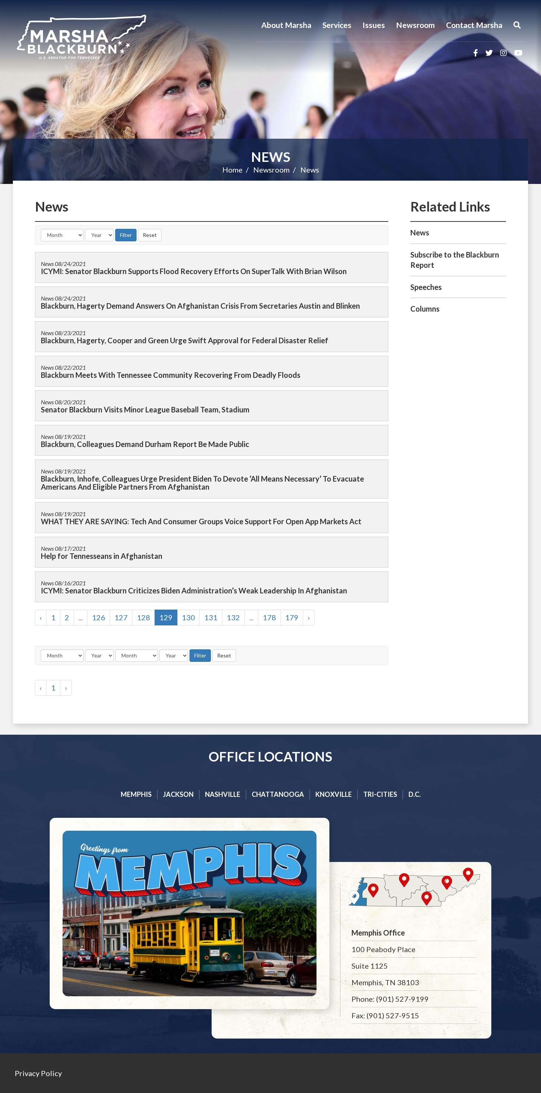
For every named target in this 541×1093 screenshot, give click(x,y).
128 (143, 617)
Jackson (178, 794)
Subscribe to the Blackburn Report (454, 260)
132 (233, 617)
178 (269, 617)
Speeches (426, 287)
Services (336, 24)
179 (291, 617)
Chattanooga (278, 794)
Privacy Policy (38, 1073)
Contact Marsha (474, 24)
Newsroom (415, 24)
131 (211, 617)
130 (188, 617)
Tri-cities (380, 794)
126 (98, 617)
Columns (424, 308)
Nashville (222, 794)
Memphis (136, 794)
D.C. (415, 794)
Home (232, 169)
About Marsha (286, 24)
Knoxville (333, 794)
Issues (374, 24)
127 (121, 617)
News (270, 157)
